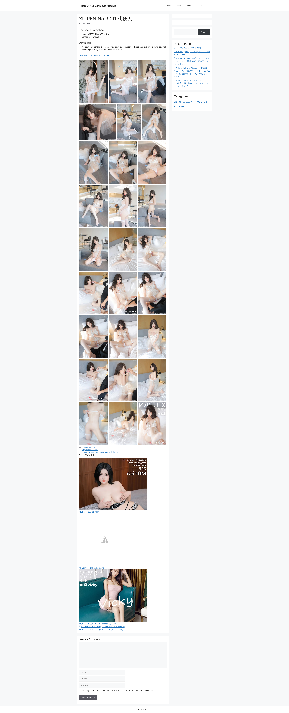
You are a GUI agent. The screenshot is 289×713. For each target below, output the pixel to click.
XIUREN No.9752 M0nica (90, 512)
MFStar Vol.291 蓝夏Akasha (91, 568)
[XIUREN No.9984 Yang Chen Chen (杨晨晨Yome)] (102, 627)
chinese (196, 101)
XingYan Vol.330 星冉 (90, 450)
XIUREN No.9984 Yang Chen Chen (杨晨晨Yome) (101, 629)
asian (178, 101)
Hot (201, 6)
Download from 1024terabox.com (94, 55)
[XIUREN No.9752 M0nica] (113, 509)
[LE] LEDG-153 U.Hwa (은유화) (188, 48)
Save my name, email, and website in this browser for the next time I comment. (118, 690)
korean (179, 106)
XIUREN (92, 447)
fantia (205, 102)
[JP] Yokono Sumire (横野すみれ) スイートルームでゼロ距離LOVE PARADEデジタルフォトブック (192, 61)
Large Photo (85, 103)
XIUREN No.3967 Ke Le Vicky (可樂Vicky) (97, 624)
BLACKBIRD (186, 102)
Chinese (85, 447)
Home (168, 6)
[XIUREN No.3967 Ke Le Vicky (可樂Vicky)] (113, 621)
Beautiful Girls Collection (98, 5)
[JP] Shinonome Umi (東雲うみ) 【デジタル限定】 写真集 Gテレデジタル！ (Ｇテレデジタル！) (191, 83)
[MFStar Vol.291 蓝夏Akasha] (105, 565)
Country (189, 6)
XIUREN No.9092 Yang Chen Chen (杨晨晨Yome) (100, 452)
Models (179, 6)
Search (204, 32)
